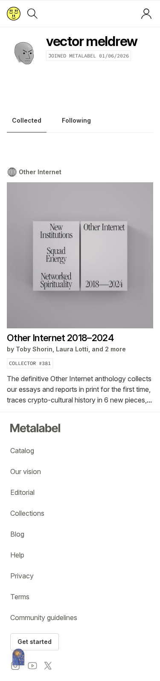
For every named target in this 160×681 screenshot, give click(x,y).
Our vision (25, 471)
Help (17, 555)
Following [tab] (76, 120)
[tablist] (80, 122)
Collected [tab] (26, 120)
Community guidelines (43, 617)
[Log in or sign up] (146, 13)
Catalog (22, 450)
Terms (19, 596)
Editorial (22, 492)
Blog (17, 534)
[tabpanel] (80, 286)
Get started (34, 641)
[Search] (32, 13)
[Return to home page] (13, 13)
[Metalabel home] (18, 657)
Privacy (22, 576)
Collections (27, 513)
